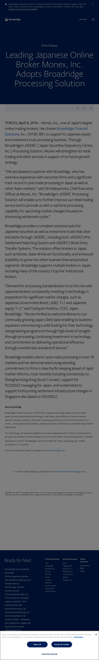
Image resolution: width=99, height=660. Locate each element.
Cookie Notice (78, 637)
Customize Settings (49, 654)
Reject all (37, 644)
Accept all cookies (61, 644)
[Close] (96, 634)
